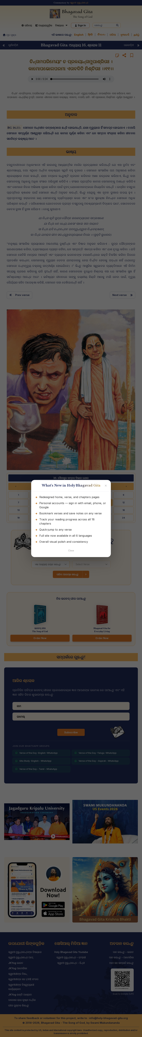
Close (71, 550)
